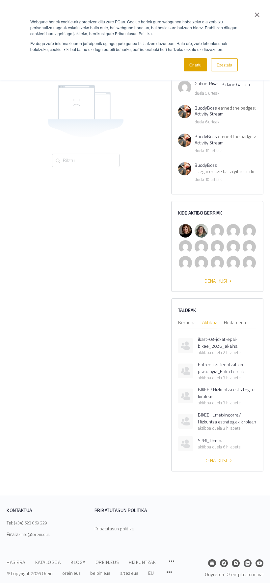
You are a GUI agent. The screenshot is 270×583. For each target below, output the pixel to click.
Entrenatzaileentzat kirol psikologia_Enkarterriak (222, 368)
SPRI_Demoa (211, 440)
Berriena (187, 323)
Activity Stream (209, 114)
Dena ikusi (215, 280)
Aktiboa (209, 323)
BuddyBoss (206, 108)
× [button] (257, 12)
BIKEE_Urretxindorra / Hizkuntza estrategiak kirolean (227, 418)
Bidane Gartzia (236, 85)
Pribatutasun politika (114, 528)
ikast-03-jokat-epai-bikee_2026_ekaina (217, 342)
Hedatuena (235, 323)
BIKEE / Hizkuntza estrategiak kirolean (226, 393)
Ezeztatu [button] (224, 64)
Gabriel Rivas (207, 84)
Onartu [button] (195, 64)
